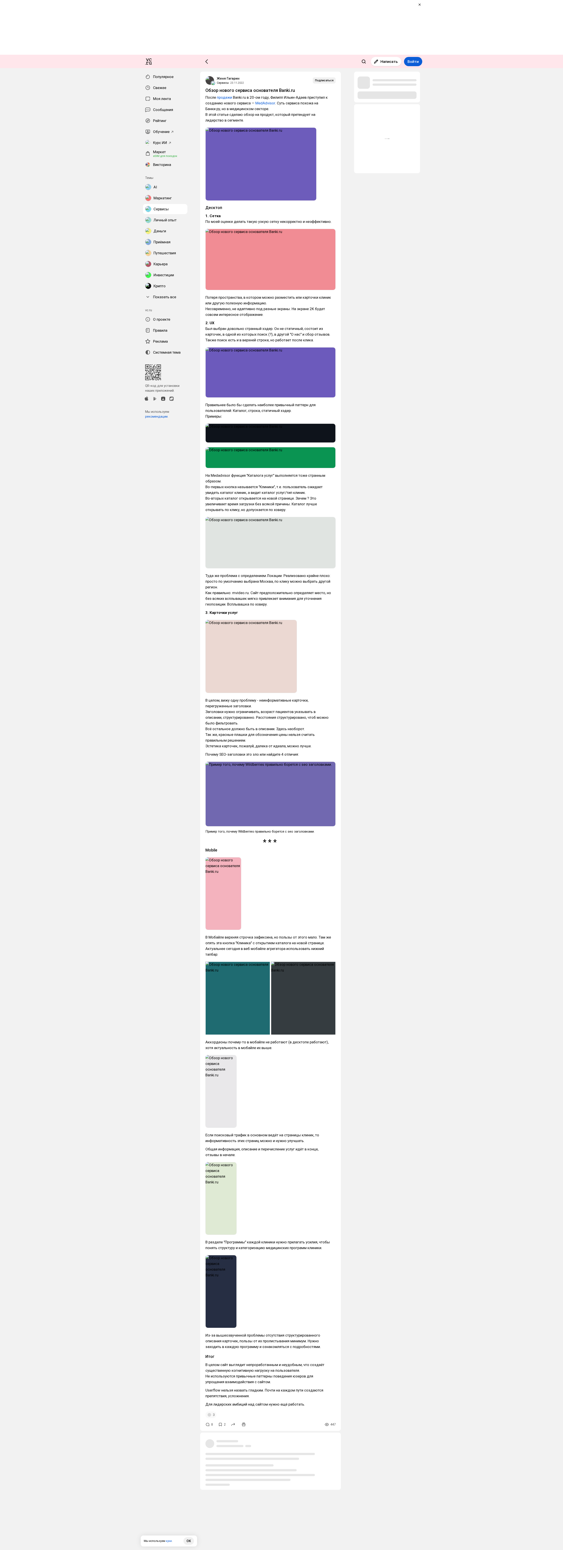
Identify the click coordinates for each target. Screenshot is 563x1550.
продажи (225, 97)
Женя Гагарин (228, 78)
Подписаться (324, 80)
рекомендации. (156, 416)
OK (188, 1541)
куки (169, 1541)
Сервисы (223, 82)
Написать (389, 61)
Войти (413, 61)
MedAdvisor (265, 103)
